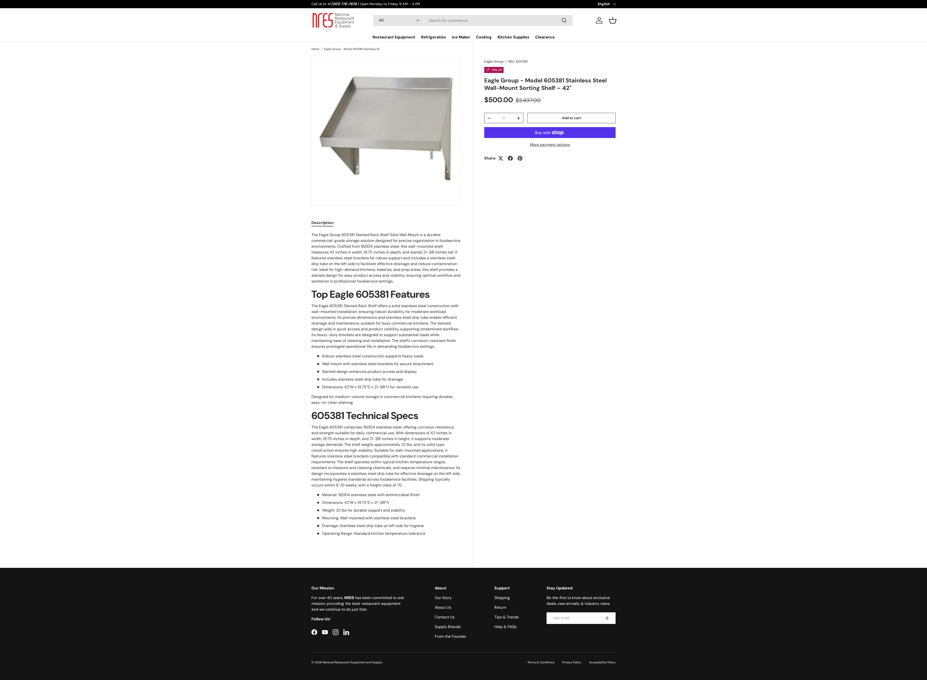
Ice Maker (461, 37)
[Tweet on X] (501, 158)
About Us (443, 607)
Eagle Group (494, 61)
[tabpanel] (386, 389)
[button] (612, 20)
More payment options (550, 144)
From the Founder (450, 636)
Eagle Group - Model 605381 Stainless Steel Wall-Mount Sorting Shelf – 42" (353, 49)
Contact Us (445, 617)
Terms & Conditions (541, 662)
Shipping (502, 597)
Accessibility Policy (602, 662)
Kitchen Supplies (513, 37)
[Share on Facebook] (510, 158)
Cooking (484, 37)
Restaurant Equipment (393, 37)
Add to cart (571, 118)
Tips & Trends (506, 617)
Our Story (443, 597)
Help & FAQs (505, 626)
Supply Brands (448, 626)
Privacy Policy (571, 662)
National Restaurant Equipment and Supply (352, 662)
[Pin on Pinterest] (520, 158)
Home (315, 49)
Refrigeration (433, 37)
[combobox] (473, 20)
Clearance (545, 37)
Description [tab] (322, 222)
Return (500, 607)
